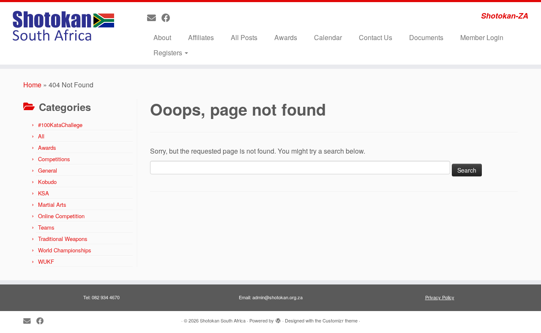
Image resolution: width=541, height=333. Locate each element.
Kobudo (47, 182)
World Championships (64, 250)
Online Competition (61, 216)
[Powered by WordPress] (278, 319)
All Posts (244, 37)
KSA (43, 193)
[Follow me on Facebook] (168, 17)
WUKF (46, 261)
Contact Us (375, 37)
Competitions (54, 159)
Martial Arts (52, 204)
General (47, 170)
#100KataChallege (60, 125)
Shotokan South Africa (223, 320)
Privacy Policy (439, 297)
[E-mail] (154, 17)
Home (32, 84)
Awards (285, 37)
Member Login (481, 37)
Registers (168, 52)
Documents (426, 37)
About (162, 37)
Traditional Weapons (62, 239)
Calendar (328, 37)
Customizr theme (340, 320)
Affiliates (201, 37)
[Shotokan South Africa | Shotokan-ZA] (62, 27)
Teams (46, 227)
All (41, 136)
